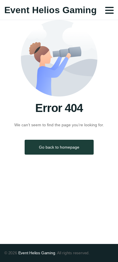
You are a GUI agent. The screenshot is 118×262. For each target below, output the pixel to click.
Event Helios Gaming (50, 10)
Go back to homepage (59, 147)
